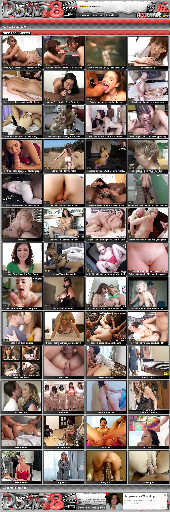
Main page (97, 15)
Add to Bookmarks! (15, 26)
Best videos (111, 15)
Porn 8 (83, 6)
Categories (84, 15)
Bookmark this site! (15, 487)
